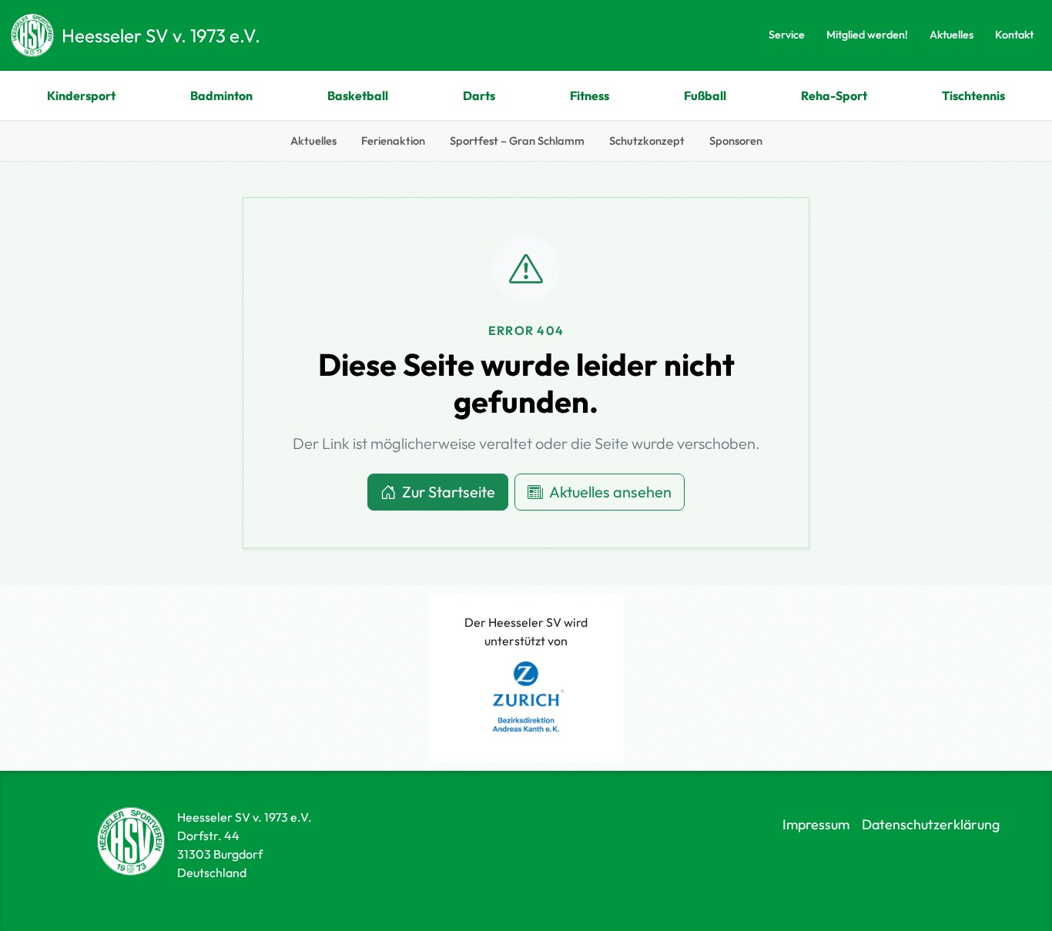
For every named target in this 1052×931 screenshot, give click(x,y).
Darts (479, 95)
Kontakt (1014, 35)
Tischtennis (973, 95)
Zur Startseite (448, 491)
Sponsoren (735, 140)
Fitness (589, 95)
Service (787, 35)
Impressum (815, 824)
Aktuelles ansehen (610, 491)
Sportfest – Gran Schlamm (517, 140)
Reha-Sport (834, 95)
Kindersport (81, 95)
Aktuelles (951, 35)
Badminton (221, 95)
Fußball (705, 95)
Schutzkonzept (647, 140)
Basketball (357, 95)
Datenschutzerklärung (931, 824)
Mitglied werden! (867, 35)
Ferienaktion (393, 140)
